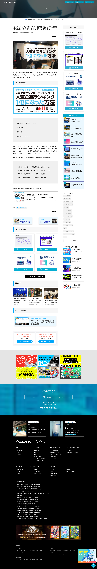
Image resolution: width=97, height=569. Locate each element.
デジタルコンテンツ (68, 225)
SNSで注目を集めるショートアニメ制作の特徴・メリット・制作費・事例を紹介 (32, 518)
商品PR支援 (53, 458)
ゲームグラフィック (74, 447)
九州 (37, 550)
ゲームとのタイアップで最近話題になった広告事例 (26, 514)
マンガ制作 (67, 219)
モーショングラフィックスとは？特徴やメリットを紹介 (27, 497)
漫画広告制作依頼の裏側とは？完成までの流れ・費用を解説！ (28, 506)
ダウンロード (23, 249)
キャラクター (19, 454)
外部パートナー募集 (66, 397)
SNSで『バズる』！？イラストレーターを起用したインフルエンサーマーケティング (33, 493)
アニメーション (67, 210)
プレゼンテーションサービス (25, 466)
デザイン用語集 (54, 473)
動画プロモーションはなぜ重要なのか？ (24, 504)
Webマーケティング (68, 204)
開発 (35, 452)
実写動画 (35, 469)
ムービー (38, 466)
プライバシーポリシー (70, 469)
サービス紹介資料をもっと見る (35, 276)
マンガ (18, 452)
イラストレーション (23, 447)
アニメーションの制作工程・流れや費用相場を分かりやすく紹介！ (29, 499)
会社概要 (52, 469)
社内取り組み (67, 198)
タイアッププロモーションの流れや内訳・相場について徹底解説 (29, 489)
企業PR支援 (53, 456)
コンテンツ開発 (37, 456)
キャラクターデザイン (69, 231)
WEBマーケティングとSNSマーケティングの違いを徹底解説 (28, 484)
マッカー (18, 471)
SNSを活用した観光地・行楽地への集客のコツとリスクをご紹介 (29, 510)
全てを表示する (74, 240)
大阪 (21, 550)
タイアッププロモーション (56, 454)
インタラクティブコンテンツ (39, 458)
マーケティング (56, 447)
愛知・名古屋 (32, 550)
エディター (19, 473)
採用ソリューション (20, 495)
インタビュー (67, 222)
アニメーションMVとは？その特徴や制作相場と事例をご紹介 (28, 486)
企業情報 (52, 467)
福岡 (41, 550)
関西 (17, 550)
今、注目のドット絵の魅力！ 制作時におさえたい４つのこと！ (29, 508)
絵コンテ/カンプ (20, 469)
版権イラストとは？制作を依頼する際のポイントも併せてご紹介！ (29, 501)
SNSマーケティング (68, 201)
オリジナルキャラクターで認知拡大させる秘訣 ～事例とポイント (29, 520)
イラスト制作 (67, 195)
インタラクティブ (68, 216)
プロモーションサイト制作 (39, 460)
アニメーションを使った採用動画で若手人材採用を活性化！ (28, 516)
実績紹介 (66, 207)
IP (65, 237)
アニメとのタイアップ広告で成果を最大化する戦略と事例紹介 (28, 512)
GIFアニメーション (37, 473)
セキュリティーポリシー (70, 471)
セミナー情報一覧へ (24, 341)
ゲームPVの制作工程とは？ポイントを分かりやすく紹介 (27, 491)
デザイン (18, 456)
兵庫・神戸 (26, 550)
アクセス (52, 471)
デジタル (38, 447)
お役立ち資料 (50, 397)
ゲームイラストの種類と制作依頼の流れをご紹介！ (26, 503)
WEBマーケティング (55, 452)
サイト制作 (36, 450)
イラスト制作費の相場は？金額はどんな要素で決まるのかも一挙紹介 (30, 488)
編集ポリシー (53, 475)
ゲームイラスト (67, 213)
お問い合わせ (33, 397)
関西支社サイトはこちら (70, 434)
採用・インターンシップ (21, 207)
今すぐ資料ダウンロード (46, 341)
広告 (65, 228)
